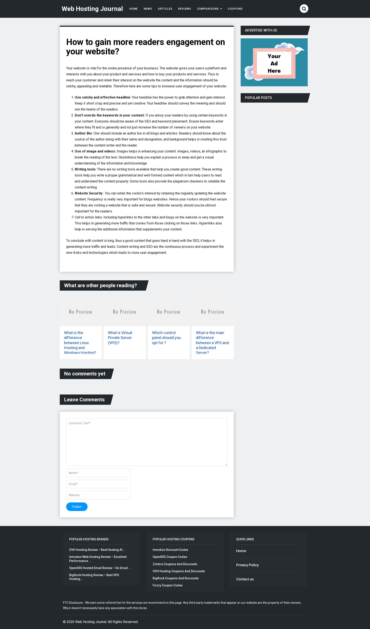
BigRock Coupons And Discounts (176, 578)
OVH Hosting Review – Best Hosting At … (97, 549)
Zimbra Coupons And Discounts (175, 564)
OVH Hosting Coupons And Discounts (179, 571)
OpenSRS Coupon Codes (170, 557)
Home (133, 8)
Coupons (235, 8)
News (148, 8)
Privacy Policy (247, 565)
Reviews (184, 8)
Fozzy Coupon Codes (168, 585)
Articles (165, 8)
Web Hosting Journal (92, 9)
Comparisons (208, 8)
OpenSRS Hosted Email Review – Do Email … (100, 568)
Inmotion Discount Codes (170, 549)
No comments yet (84, 374)
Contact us (245, 579)
